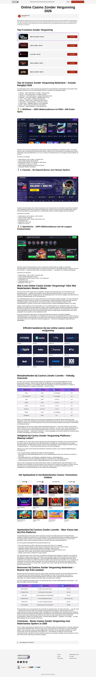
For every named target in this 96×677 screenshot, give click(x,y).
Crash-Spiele (55, 481)
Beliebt (23, 481)
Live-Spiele (39, 481)
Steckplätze (70, 481)
